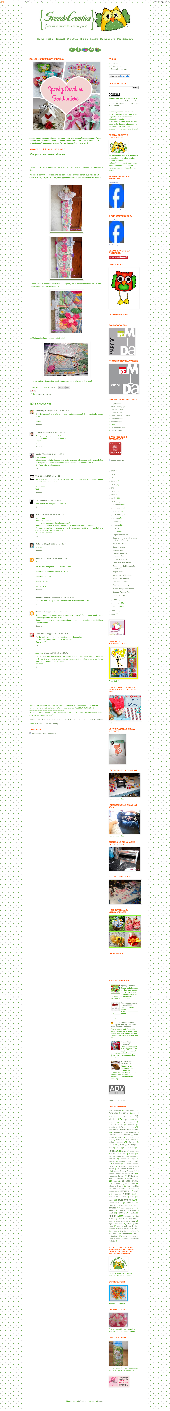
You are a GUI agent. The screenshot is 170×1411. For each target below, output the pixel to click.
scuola (121, 1219)
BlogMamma (116, 404)
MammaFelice (116, 413)
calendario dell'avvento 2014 (121, 1127)
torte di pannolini (123, 1228)
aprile (115, 532)
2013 (113, 491)
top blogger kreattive (131, 1226)
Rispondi (38, 425)
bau (114, 1116)
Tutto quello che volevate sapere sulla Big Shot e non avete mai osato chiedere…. (123, 1025)
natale (126, 1193)
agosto (116, 518)
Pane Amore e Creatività (120, 416)
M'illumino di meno (116, 1186)
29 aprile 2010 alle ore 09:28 (58, 411)
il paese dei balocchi (116, 1176)
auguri (136, 1113)
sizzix (110, 1221)
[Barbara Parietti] (116, 242)
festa (124, 1151)
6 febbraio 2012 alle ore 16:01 (56, 653)
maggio (116, 528)
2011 (113, 498)
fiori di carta (118, 1156)
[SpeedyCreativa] (116, 207)
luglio (115, 521)
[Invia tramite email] (59, 387)
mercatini (124, 1191)
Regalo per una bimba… (122, 535)
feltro (112, 1150)
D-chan (38, 515)
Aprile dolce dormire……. (123, 578)
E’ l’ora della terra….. (121, 559)
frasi (127, 1156)
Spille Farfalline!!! (120, 543)
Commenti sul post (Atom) (47, 724)
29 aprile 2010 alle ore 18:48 (55, 544)
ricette (132, 1213)
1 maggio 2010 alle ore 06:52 (55, 612)
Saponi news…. (119, 547)
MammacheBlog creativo (123, 1188)
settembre (117, 515)
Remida (121, 1213)
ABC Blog (113, 1113)
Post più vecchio (96, 719)
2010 (113, 501)
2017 (113, 478)
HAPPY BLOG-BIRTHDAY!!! (127, 1063)
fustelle (134, 1156)
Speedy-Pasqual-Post (121, 592)
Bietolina (39, 544)
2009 (113, 611)
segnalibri (132, 1219)
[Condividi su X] (64, 387)
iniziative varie (133, 1178)
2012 (113, 495)
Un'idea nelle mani (118, 428)
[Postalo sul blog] (62, 387)
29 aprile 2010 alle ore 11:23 (50, 500)
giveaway (112, 1161)
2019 (113, 471)
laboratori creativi (130, 1181)
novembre (117, 508)
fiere (133, 1154)
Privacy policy (116, 66)
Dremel (111, 1148)
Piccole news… (119, 550)
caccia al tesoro (116, 1125)
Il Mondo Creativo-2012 (128, 1169)
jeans (115, 1181)
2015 (113, 485)
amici (125, 1113)
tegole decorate (115, 1224)
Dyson (119, 1148)
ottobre (116, 511)
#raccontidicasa (130, 1110)
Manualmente (113, 1191)
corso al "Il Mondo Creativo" (126, 1139)
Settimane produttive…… (123, 585)
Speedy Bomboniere (119, 69)
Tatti (37, 476)
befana (126, 1116)
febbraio (116, 603)
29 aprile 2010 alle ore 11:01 (51, 476)
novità (132, 1197)
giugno (116, 525)
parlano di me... (115, 1203)
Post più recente (36, 719)
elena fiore (39, 634)
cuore (122, 1145)
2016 (113, 481)
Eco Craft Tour (129, 1148)
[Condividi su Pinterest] (69, 387)
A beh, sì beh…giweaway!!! (127, 1043)
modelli (116, 1194)
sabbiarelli (128, 1216)
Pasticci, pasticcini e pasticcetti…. (121, 555)
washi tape (135, 1239)
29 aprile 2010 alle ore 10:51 (53, 454)
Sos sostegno (116, 422)
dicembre (117, 504)
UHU (115, 1231)
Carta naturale (124, 1135)
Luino (133, 1184)
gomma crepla (125, 1161)
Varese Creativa (117, 430)
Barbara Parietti (113, 220)
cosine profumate (116, 1142)
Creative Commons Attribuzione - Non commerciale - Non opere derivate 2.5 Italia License (124, 103)
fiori (110, 1156)
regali (111, 1213)
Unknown (39, 558)
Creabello (132, 1142)
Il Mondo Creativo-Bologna (122, 1171)
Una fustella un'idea (128, 1231)
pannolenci (47, 394)
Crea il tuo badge (114, 245)
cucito (40, 394)
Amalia (38, 454)
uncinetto (113, 1233)
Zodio (113, 1241)
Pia (36, 500)
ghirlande (112, 1159)
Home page (66, 719)
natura (123, 1197)
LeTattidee (82, 1401)
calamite (131, 1125)
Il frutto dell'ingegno (118, 407)
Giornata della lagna (128, 1159)
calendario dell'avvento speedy (124, 1129)
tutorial (135, 1228)
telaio (129, 1224)
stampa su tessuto (122, 1221)
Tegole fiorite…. (119, 572)
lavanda (117, 1184)
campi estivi (117, 1132)
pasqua (129, 1203)
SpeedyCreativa (113, 182)
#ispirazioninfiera (115, 1110)
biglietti (126, 1119)
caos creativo (131, 1132)
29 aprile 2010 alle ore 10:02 (54, 432)
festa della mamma (118, 1154)
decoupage (132, 1145)
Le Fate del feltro (117, 410)
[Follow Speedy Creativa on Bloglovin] (119, 77)
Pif (135, 1208)
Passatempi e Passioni (118, 1205)
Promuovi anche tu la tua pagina (118, 210)
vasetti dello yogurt (129, 1236)
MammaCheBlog (133, 1186)
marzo (116, 600)
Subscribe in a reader (117, 1100)
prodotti (133, 1210)
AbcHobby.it (40, 411)
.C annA (38, 432)
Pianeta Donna (117, 419)
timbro (118, 1226)
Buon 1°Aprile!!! (119, 595)
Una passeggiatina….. (121, 582)
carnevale (112, 1135)
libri (126, 1183)
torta (113, 1229)
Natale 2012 (113, 1197)
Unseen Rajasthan (43, 597)
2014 (113, 488)
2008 (113, 614)
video (126, 1238)
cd (120, 1137)
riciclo (112, 1215)
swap (133, 1221)
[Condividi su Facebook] (66, 387)
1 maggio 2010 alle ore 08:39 (56, 634)
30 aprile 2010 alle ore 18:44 (63, 597)
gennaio (116, 606)
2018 (113, 474)
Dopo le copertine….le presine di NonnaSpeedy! (125, 539)
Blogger (100, 1401)
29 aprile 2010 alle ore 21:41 (55, 558)
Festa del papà (134, 1151)
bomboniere (126, 1122)
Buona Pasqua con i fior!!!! (123, 589)
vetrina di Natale (115, 1239)
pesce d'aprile (126, 1208)
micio (136, 1191)
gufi (137, 1161)
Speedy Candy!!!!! (128, 986)
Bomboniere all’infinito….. (123, 575)
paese (111, 1200)
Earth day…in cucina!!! (122, 563)
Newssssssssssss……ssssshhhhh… (129, 1004)
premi (111, 1210)
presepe (121, 1210)
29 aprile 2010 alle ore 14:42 (53, 515)
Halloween (117, 1164)
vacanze (125, 1234)
